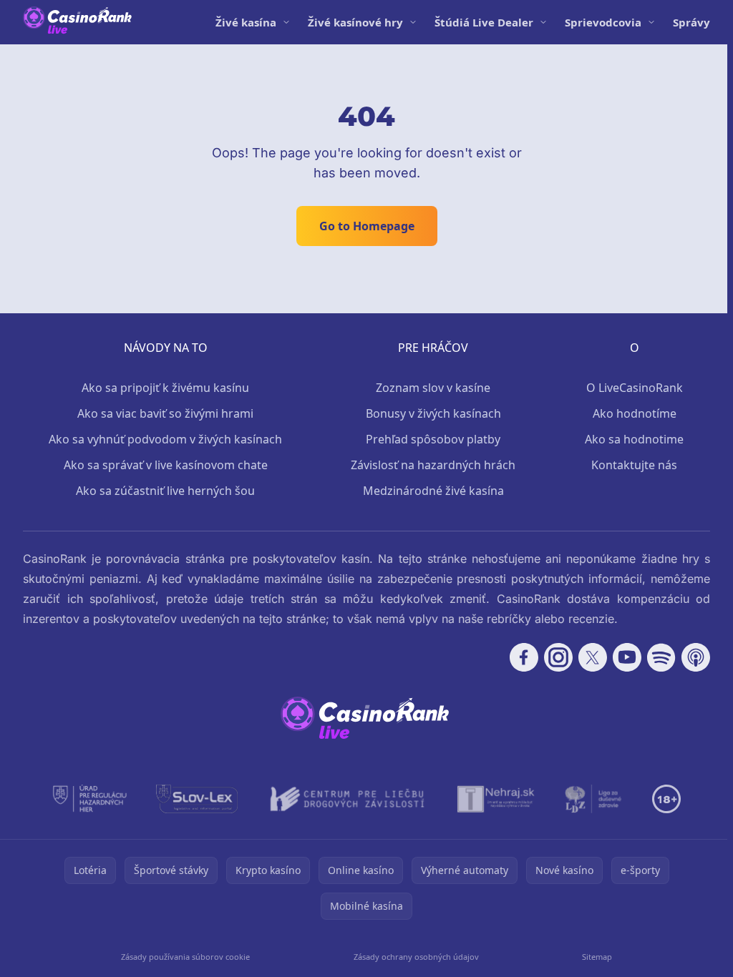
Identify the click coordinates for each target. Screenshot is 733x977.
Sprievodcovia (603, 22)
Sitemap (597, 956)
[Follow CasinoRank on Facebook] (524, 657)
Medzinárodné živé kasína (433, 491)
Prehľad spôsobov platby (433, 439)
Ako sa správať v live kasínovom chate (166, 465)
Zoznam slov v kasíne (433, 388)
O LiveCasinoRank (634, 388)
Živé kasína (245, 22)
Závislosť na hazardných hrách (433, 465)
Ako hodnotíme (634, 413)
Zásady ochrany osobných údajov (416, 956)
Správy (691, 22)
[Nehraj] (496, 799)
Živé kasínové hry (355, 22)
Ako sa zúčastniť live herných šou (165, 491)
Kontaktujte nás (634, 465)
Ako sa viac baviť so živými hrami (165, 413)
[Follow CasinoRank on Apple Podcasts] (695, 657)
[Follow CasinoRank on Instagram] (558, 657)
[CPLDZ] (347, 799)
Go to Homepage (366, 226)
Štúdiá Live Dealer (484, 22)
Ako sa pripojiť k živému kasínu (165, 388)
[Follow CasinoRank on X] (592, 657)
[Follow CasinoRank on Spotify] (661, 657)
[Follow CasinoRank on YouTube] (627, 657)
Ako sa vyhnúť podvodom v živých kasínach (165, 439)
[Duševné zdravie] (593, 799)
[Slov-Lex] (197, 799)
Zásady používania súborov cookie (185, 956)
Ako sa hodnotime (634, 439)
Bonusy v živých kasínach (433, 413)
